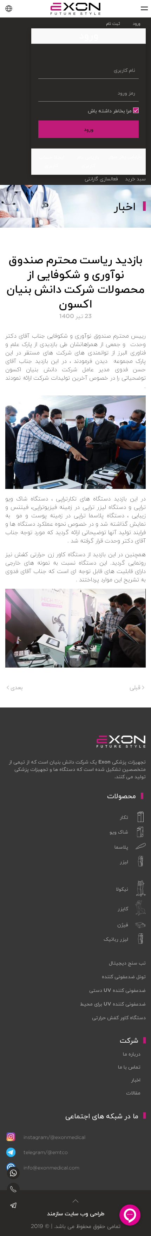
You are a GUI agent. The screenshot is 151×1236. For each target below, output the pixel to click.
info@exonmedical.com (51, 1168)
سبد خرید (135, 178)
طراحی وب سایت (84, 1213)
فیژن (122, 924)
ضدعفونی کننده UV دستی (117, 990)
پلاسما (121, 847)
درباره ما (131, 1054)
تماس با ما (129, 1067)
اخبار (135, 1080)
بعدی (16, 687)
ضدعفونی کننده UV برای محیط (113, 1004)
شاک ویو (119, 832)
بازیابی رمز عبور (125, 156)
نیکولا (122, 889)
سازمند (55, 1213)
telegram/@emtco (46, 1152)
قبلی (136, 687)
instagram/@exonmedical (54, 1137)
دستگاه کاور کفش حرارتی (119, 1017)
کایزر (123, 908)
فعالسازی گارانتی (101, 178)
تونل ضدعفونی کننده (124, 976)
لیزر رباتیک (116, 939)
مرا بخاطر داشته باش (110, 110)
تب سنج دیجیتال (127, 963)
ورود (88, 129)
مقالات (133, 1093)
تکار (124, 817)
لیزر (124, 861)
